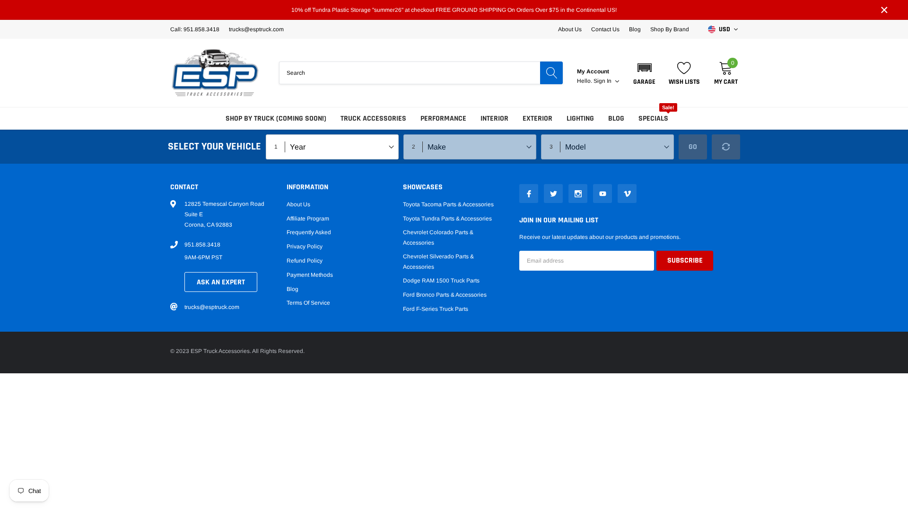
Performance (443, 118)
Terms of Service (308, 303)
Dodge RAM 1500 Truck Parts (441, 280)
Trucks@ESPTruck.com (256, 29)
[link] (528, 193)
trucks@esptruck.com (211, 307)
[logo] (215, 73)
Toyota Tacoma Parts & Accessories (448, 204)
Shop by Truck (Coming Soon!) (276, 118)
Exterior (537, 118)
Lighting (580, 118)
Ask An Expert (221, 282)
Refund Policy (305, 260)
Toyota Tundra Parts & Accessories (447, 218)
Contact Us (605, 29)
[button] (644, 73)
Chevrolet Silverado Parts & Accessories (438, 261)
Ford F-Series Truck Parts (435, 309)
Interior (494, 118)
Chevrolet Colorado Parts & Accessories (438, 237)
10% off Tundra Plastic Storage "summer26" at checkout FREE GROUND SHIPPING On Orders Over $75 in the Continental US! (454, 10)
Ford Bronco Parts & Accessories (445, 294)
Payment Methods (310, 275)
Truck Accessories (373, 118)
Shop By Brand (669, 29)
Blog (635, 29)
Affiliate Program (308, 218)
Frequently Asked (309, 232)
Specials (653, 118)
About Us (570, 29)
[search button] (551, 73)
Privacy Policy (305, 246)
